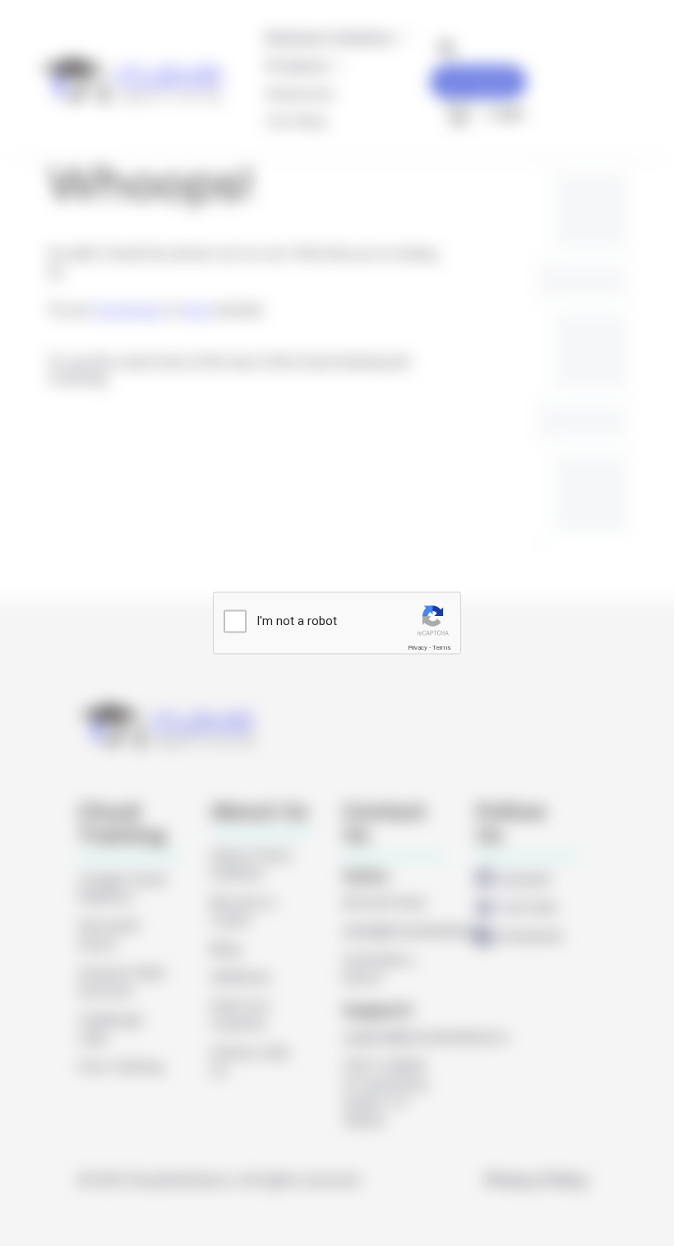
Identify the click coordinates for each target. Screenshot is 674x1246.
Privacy (417, 647)
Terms (441, 647)
